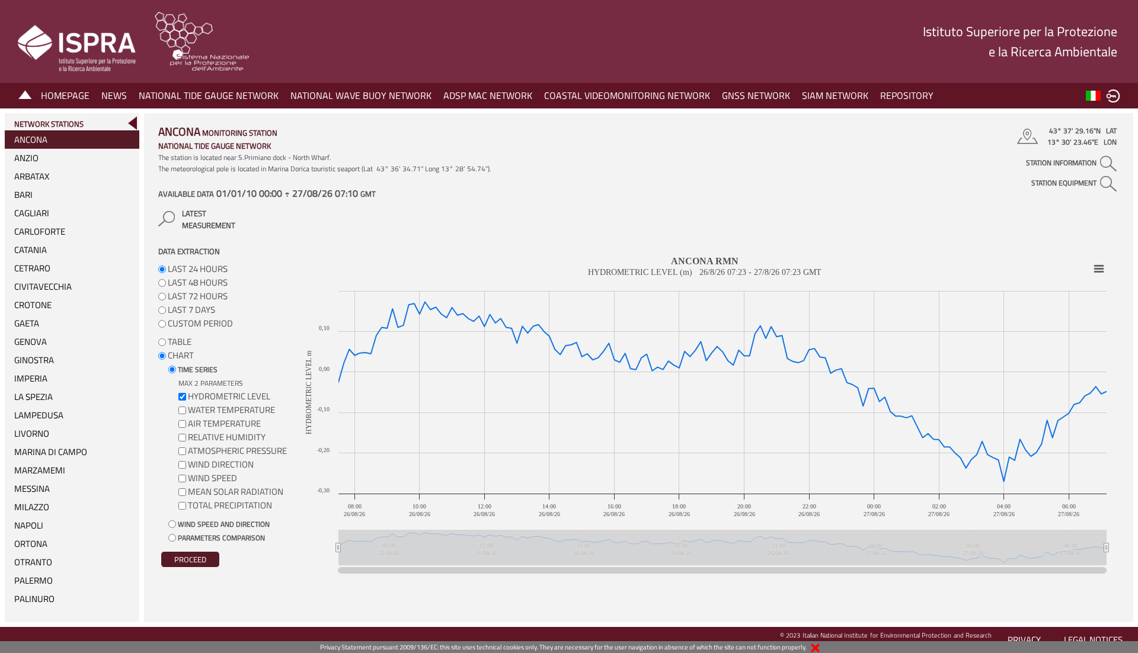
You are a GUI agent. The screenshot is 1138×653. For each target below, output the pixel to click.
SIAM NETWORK (835, 95)
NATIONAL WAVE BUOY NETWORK (360, 95)
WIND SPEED (212, 478)
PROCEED (190, 559)
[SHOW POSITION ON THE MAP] (1029, 136)
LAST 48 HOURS (197, 282)
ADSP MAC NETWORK (487, 95)
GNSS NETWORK (756, 95)
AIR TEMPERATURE (224, 423)
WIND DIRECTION (221, 464)
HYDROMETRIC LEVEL (229, 396)
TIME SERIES (197, 369)
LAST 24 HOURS (197, 269)
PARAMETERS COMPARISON (220, 537)
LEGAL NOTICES (1093, 639)
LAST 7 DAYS (190, 309)
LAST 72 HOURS (197, 296)
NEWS (114, 95)
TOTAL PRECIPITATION (230, 505)
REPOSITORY (907, 95)
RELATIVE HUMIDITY (227, 437)
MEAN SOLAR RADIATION (235, 491)
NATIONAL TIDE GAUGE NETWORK (209, 95)
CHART (180, 355)
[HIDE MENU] (132, 123)
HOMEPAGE (65, 95)
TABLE (178, 341)
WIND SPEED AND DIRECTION (223, 524)
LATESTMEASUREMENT (208, 219)
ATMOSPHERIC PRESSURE (237, 450)
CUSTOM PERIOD (199, 323)
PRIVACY (1024, 639)
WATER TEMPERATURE (231, 410)
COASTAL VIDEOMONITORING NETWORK (627, 95)
